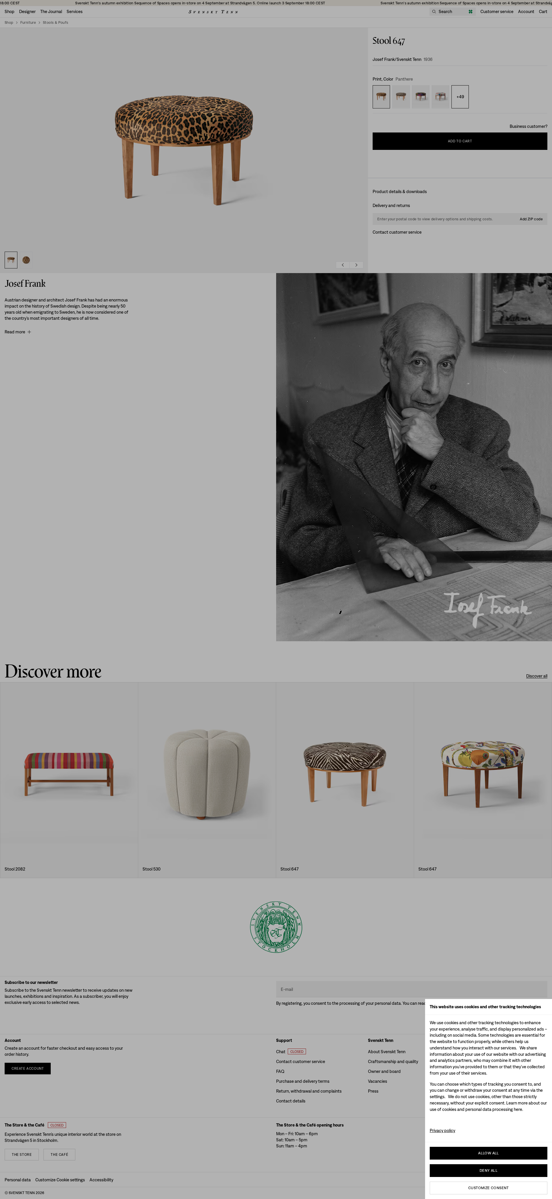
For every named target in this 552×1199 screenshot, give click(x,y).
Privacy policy (442, 1130)
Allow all (488, 1153)
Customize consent (488, 1188)
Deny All (489, 1170)
